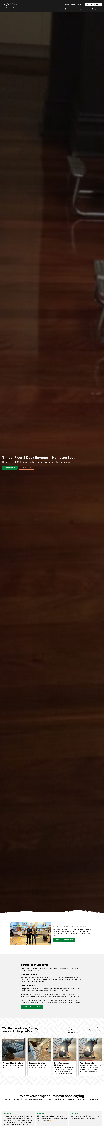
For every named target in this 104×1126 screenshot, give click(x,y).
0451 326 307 (77, 4)
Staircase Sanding (37, 1063)
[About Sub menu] (81, 9)
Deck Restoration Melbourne (62, 1064)
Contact (94, 9)
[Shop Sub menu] (89, 9)
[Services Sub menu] (62, 9)
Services (58, 9)
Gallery (67, 9)
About (79, 9)
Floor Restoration (87, 1063)
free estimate (94, 4)
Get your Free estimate (64, 940)
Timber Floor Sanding (13, 1063)
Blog (73, 9)
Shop (86, 9)
